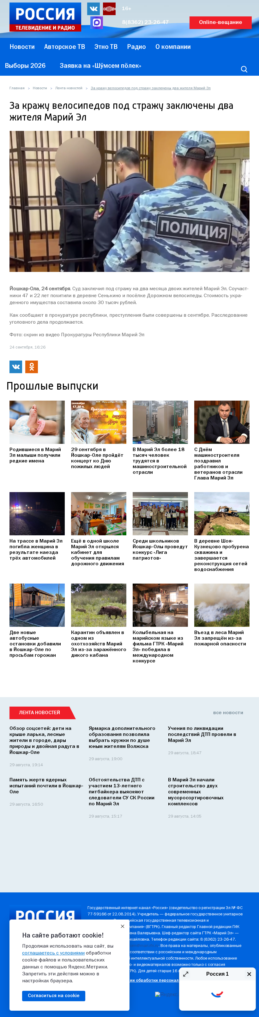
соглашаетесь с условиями (53, 953)
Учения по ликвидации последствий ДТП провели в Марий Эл (202, 734)
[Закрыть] (122, 926)
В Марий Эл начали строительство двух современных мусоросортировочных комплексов (196, 792)
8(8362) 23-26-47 (145, 22)
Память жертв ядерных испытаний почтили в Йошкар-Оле (46, 786)
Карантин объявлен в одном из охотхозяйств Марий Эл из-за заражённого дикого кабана (98, 644)
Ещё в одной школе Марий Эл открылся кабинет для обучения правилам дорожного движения (97, 552)
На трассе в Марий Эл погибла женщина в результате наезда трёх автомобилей (36, 550)
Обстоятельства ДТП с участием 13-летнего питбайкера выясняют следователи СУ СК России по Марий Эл (121, 792)
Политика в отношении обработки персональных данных (146, 980)
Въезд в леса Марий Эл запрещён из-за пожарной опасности (220, 638)
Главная (17, 88)
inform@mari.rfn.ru (142, 946)
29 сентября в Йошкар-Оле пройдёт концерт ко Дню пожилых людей (97, 458)
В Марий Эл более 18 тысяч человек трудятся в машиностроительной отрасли (160, 461)
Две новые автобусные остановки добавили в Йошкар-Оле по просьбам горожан (35, 644)
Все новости (228, 713)
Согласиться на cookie (54, 996)
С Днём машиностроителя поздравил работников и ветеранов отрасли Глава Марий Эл (218, 464)
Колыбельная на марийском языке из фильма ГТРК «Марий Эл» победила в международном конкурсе (158, 647)
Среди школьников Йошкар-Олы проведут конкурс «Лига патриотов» (160, 550)
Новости (40, 88)
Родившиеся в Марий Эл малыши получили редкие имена (35, 455)
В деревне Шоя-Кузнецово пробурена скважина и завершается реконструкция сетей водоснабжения (221, 555)
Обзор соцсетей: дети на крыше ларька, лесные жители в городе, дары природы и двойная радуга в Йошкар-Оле (44, 740)
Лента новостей (68, 88)
